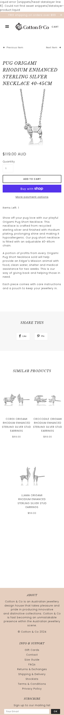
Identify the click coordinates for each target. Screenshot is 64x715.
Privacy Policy (32, 688)
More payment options (32, 197)
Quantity (8, 161)
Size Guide (32, 659)
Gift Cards (32, 650)
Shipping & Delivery (32, 674)
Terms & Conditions (32, 684)
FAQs (32, 664)
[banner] (32, 27)
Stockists (32, 679)
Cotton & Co (30, 632)
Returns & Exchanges (32, 669)
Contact (32, 654)
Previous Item (14, 47)
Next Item (52, 47)
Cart (55, 26)
